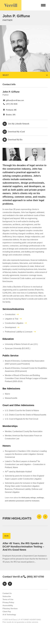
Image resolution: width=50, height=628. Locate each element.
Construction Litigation (14, 323)
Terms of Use (8, 599)
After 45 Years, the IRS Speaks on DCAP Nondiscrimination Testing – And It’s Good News (23, 546)
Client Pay (7, 611)
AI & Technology (9, 615)
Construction (10, 314)
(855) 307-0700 (35, 576)
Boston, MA (10, 115)
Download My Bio (14, 140)
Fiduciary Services (10, 608)
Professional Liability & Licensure (18, 332)
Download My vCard (16, 132)
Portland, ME (11, 110)
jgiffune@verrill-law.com (14, 100)
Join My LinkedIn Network (18, 124)
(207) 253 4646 (11, 104)
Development (10, 327)
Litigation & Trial (11, 319)
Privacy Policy (8, 602)
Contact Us (7, 593)
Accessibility (8, 605)
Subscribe (7, 596)
